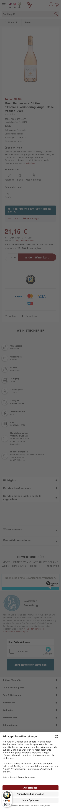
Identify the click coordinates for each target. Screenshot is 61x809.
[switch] (7, 804)
